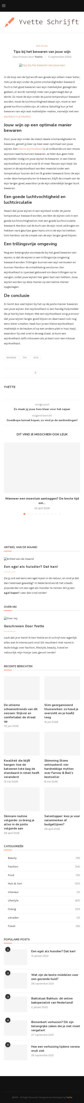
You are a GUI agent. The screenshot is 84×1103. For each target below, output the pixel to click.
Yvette (38, 56)
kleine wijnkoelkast (30, 149)
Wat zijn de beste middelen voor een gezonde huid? (54, 977)
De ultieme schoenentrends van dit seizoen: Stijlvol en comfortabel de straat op (21, 713)
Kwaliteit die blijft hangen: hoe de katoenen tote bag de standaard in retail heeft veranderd (21, 769)
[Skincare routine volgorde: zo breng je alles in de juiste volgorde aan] (22, 799)
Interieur (44, 892)
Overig (44, 909)
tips (25, 357)
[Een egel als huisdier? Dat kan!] (15, 957)
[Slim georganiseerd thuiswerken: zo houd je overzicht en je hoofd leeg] (62, 688)
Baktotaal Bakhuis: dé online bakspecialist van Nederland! (52, 1001)
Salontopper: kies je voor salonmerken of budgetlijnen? (62, 820)
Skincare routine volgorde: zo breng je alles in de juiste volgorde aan (19, 822)
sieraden (44, 917)
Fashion (44, 866)
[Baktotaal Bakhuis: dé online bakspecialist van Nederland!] (15, 1004)
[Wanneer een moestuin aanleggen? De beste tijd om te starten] (42, 467)
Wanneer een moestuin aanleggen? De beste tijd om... (42, 500)
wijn (35, 357)
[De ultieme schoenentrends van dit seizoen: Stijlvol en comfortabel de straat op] (22, 688)
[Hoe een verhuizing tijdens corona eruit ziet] (15, 1052)
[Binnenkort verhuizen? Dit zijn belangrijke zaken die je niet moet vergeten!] (15, 1028)
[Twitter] (76, 6)
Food (44, 875)
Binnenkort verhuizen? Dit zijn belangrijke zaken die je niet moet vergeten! (55, 1026)
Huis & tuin (44, 883)
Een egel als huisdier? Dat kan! (53, 951)
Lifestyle (44, 900)
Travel (44, 926)
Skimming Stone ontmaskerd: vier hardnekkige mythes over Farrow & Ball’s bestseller (59, 769)
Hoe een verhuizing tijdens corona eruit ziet (55, 1049)
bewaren (11, 357)
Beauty (44, 858)
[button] (7, 478)
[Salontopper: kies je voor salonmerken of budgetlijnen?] (62, 799)
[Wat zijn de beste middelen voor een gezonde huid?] (15, 981)
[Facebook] (72, 6)
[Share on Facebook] (40, 373)
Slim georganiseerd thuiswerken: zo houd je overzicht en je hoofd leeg (61, 711)
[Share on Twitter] (44, 373)
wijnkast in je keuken (17, 116)
